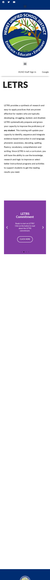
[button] (25, 6)
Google (45, 72)
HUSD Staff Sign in (27, 72)
